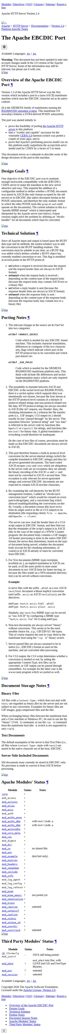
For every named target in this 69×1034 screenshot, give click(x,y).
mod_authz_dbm (11, 825)
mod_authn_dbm (11, 821)
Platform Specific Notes (14, 29)
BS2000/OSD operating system (19, 110)
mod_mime (7, 891)
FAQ (29, 4)
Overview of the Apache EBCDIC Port (31, 1005)
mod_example (10, 856)
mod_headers (10, 864)
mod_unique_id (11, 922)
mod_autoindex (11, 829)
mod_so (6, 848)
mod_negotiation (12, 899)
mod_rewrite (10, 907)
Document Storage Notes (23, 1018)
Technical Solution (19, 1011)
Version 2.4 (57, 25)
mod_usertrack (11, 930)
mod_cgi (7, 837)
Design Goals (16, 1008)
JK (3, 953)
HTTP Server (20, 25)
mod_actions (10, 802)
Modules (6, 4)
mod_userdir (10, 926)
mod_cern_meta (11, 833)
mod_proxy (8, 903)
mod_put (7, 970)
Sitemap (50, 4)
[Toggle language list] (4, 47)
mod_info (7, 875)
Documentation (39, 25)
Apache (5, 25)
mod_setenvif (10, 910)
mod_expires (10, 860)
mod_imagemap (10, 868)
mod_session (10, 974)
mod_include (10, 872)
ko (34, 53)
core (5, 794)
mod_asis (7, 809)
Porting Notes (17, 1014)
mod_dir (7, 844)
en (28, 53)
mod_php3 (7, 963)
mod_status (9, 918)
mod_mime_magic (12, 895)
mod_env (7, 852)
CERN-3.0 (26, 135)
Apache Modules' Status (22, 1021)
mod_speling (10, 914)
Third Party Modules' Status (24, 1024)
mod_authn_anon (12, 817)
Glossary (39, 4)
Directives (18, 4)
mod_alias (8, 805)
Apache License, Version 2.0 (39, 990)
